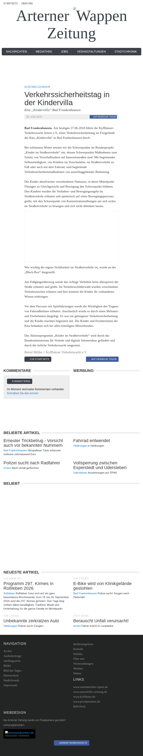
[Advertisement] (71, 70)
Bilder (7, 665)
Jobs (64, 51)
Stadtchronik (126, 51)
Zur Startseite (39, 359)
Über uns (27, 3)
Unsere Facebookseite (73, 743)
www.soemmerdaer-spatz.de (90, 687)
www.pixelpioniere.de (86, 701)
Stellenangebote (83, 644)
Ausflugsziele (12, 661)
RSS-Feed (79, 706)
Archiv (7, 651)
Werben (78, 668)
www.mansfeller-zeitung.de (90, 691)
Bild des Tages (12, 670)
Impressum (10, 685)
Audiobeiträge (12, 656)
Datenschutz (11, 675)
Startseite (10, 3)
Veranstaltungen (91, 51)
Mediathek (44, 51)
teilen (104, 117)
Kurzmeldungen (37, 86)
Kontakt (78, 649)
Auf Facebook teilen (103, 359)
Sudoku (78, 654)
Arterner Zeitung (56, 24)
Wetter (77, 673)
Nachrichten (16, 51)
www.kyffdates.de (84, 696)
